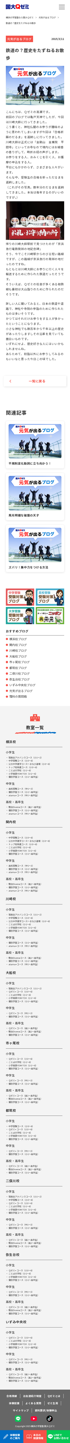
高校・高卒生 (15, 802)
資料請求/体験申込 (46, 1410)
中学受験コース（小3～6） (21, 760)
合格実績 (11, 1396)
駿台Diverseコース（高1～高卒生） (26, 807)
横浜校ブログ (18, 639)
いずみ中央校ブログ (22, 685)
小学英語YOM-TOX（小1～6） (23, 773)
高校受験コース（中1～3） (21, 788)
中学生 (10, 783)
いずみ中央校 (16, 1321)
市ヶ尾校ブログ (19, 662)
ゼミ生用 (52, 1403)
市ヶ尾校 (13, 1043)
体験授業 (14, 1403)
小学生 (10, 752)
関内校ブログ (18, 645)
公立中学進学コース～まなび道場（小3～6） (30, 763)
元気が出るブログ (21, 691)
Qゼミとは (54, 1396)
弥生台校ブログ (19, 679)
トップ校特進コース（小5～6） (23, 767)
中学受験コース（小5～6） (21, 1126)
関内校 (11, 821)
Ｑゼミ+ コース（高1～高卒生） (24, 1028)
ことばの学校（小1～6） (20, 770)
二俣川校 (13, 1180)
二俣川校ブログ (19, 673)
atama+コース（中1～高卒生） (24, 795)
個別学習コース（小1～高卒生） (24, 776)
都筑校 (11, 1110)
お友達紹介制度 (32, 1396)
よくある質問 (33, 1403)
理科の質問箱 (18, 696)
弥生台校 (13, 1254)
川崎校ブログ (18, 650)
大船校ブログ (18, 656)
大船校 (11, 972)
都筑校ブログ (18, 668)
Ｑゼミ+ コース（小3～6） (21, 991)
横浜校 (11, 741)
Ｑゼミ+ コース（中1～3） (21, 1013)
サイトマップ (21, 1410)
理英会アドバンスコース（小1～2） (26, 757)
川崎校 (11, 898)
